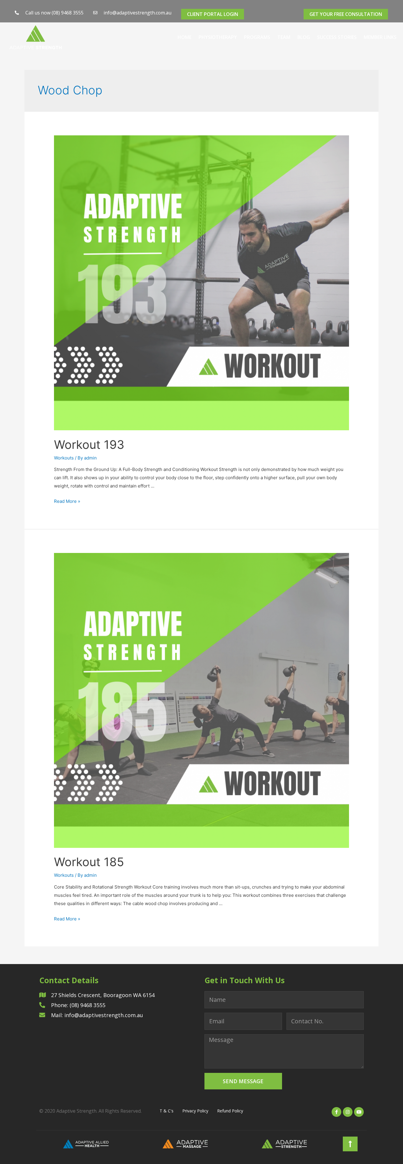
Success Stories (337, 37)
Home (184, 37)
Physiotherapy (218, 37)
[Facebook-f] (336, 1112)
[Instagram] (348, 1112)
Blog (303, 37)
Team (283, 37)
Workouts (64, 458)
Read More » (67, 501)
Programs (257, 37)
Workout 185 (89, 862)
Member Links (380, 37)
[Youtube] (359, 1112)
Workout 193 (89, 444)
